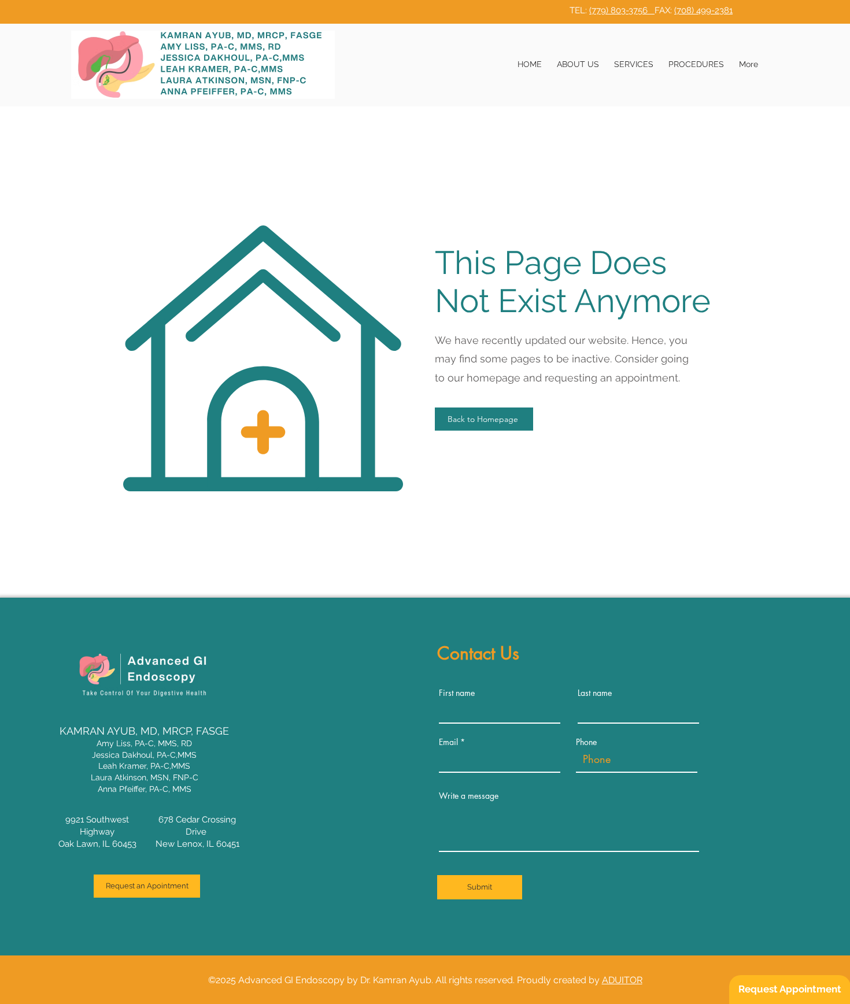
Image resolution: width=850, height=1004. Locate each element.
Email (448, 742)
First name (457, 693)
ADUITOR (622, 980)
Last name (595, 693)
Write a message (468, 796)
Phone (586, 742)
